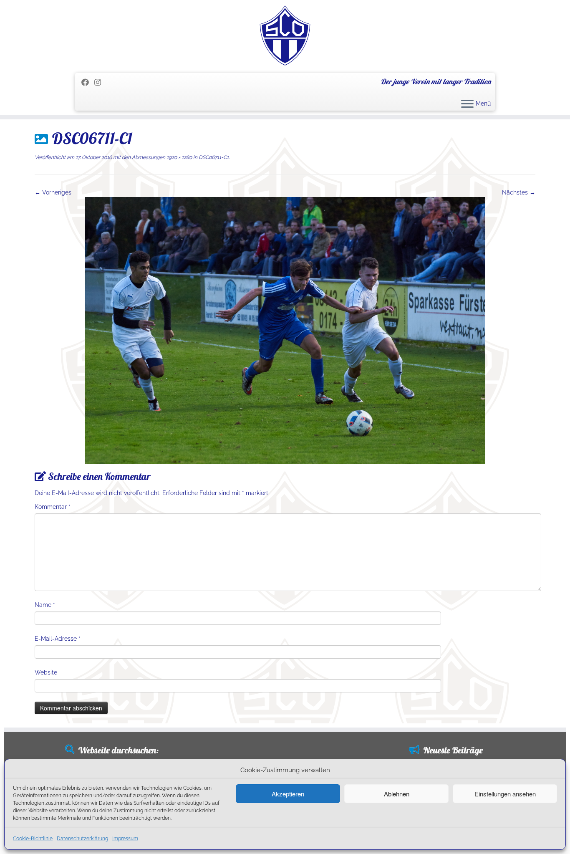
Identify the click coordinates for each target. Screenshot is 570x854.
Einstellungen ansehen (505, 793)
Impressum (125, 838)
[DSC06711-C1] (285, 330)
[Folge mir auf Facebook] (87, 82)
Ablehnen (396, 793)
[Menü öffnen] (467, 104)
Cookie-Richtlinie (33, 838)
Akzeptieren (288, 793)
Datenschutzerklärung (82, 838)
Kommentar (53, 506)
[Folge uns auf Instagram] (100, 82)
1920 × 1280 (178, 157)
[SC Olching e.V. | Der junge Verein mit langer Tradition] (285, 35)
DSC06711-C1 (213, 157)
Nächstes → (518, 192)
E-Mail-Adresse (58, 638)
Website (46, 672)
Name (45, 604)
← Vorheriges (53, 192)
